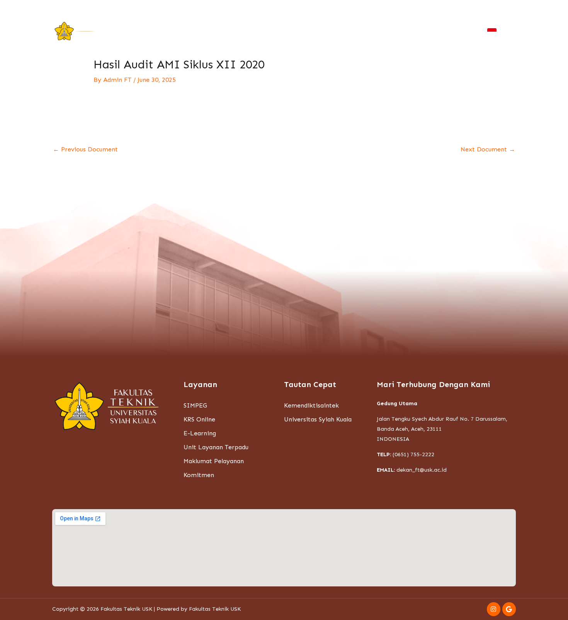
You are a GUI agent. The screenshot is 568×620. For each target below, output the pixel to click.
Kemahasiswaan (207, 31)
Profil (163, 31)
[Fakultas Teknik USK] (75, 30)
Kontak (491, 8)
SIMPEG (195, 405)
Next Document (488, 149)
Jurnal (368, 31)
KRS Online (199, 419)
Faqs (469, 8)
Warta (424, 8)
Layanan (257, 31)
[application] (145, 31)
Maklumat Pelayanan (214, 461)
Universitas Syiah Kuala (318, 419)
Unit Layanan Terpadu (216, 447)
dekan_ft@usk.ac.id (421, 470)
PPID (456, 31)
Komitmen (199, 475)
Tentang (130, 31)
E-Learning (200, 433)
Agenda (447, 8)
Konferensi (298, 31)
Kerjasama (336, 31)
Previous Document (85, 149)
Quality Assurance (410, 31)
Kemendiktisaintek (311, 405)
